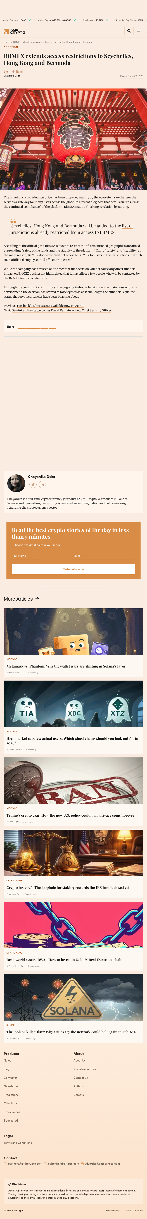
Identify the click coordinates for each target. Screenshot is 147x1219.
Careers (79, 1095)
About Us (80, 1060)
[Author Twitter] (33, 484)
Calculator (10, 1103)
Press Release (13, 1112)
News (7, 1060)
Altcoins (11, 659)
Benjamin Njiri (14, 894)
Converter (10, 1078)
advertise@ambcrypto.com (102, 1164)
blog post (97, 202)
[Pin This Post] (37, 325)
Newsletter (11, 1086)
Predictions (11, 1095)
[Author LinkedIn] (42, 484)
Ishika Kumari (14, 1039)
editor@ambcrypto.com (63, 1164)
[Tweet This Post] (29, 325)
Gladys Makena (15, 750)
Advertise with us (85, 1069)
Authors (79, 1086)
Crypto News (14, 881)
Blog (7, 1069)
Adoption (11, 47)
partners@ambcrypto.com (25, 1164)
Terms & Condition (134, 1211)
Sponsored (11, 1120)
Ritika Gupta (14, 822)
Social (10, 1025)
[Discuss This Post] (52, 325)
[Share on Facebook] (21, 325)
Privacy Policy (112, 1211)
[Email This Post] (44, 325)
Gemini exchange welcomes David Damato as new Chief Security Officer (61, 310)
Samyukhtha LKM (16, 673)
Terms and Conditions (18, 1143)
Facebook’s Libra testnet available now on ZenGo (50, 305)
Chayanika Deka (12, 76)
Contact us (81, 1078)
